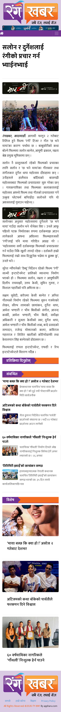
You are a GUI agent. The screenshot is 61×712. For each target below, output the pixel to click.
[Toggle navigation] (56, 33)
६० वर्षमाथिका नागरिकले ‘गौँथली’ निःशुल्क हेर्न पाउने (25, 658)
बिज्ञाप (33, 701)
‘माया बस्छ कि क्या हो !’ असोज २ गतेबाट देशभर (30, 546)
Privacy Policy (48, 701)
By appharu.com (49, 706)
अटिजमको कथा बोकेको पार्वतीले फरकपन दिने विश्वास (30, 602)
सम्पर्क (8, 701)
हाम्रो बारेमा (20, 701)
